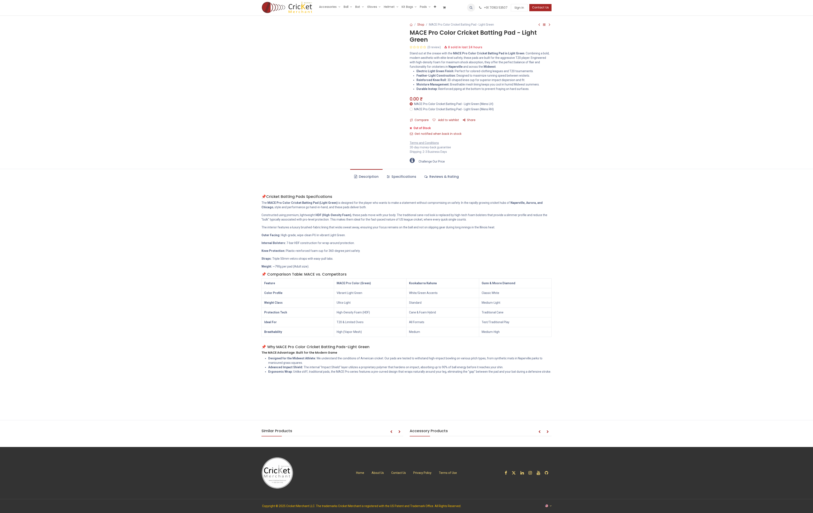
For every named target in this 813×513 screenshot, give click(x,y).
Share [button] (471, 120)
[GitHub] (548, 473)
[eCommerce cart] (446, 7)
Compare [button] (422, 120)
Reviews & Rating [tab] (444, 176)
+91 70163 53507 (495, 8)
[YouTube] (540, 473)
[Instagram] (531, 473)
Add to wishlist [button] (448, 120)
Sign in (519, 8)
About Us (378, 472)
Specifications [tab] (403, 176)
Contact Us (540, 7)
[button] (471, 8)
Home (360, 472)
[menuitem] (329, 7)
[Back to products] (544, 25)
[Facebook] (507, 473)
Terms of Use (448, 472)
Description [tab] (368, 176)
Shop (420, 24)
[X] (515, 473)
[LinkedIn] (523, 473)
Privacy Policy (422, 472)
